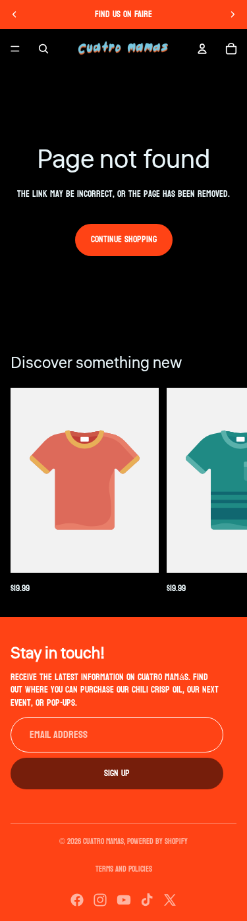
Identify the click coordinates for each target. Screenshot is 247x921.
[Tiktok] (147, 900)
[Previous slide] (14, 14)
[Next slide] (232, 14)
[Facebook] (77, 900)
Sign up (117, 772)
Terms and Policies (124, 869)
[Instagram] (100, 900)
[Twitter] (170, 900)
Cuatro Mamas (103, 841)
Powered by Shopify (157, 841)
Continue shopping (124, 239)
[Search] (43, 48)
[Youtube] (124, 900)
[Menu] (15, 49)
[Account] (202, 48)
